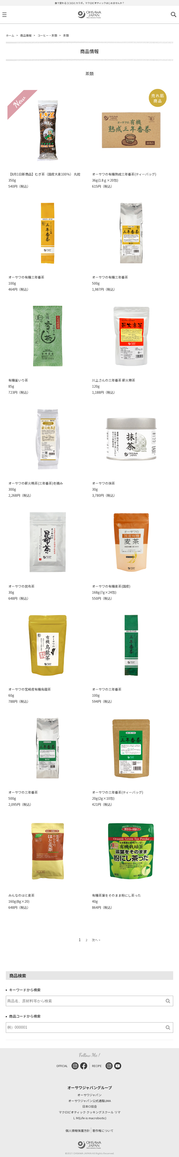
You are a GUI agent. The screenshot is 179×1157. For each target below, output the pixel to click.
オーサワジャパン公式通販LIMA (89, 1100)
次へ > (96, 940)
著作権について (103, 1130)
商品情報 (25, 35)
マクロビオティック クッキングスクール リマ (89, 1112)
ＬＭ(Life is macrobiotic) (89, 1118)
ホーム (10, 35)
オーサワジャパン (89, 1095)
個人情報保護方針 (77, 1130)
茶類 (66, 35)
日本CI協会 (89, 1106)
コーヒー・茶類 (47, 35)
